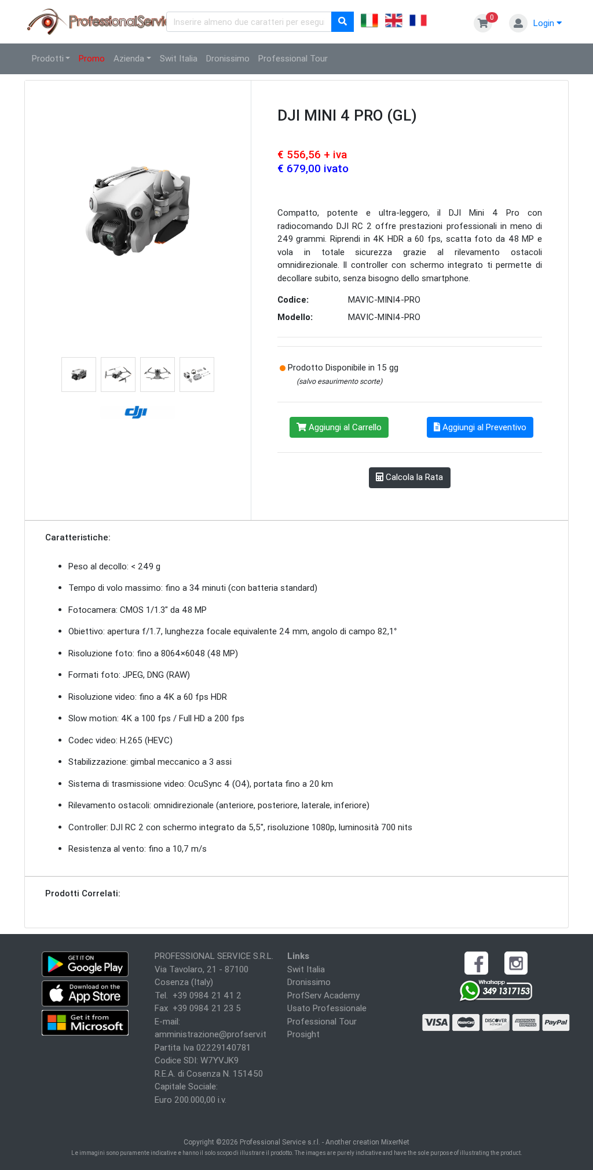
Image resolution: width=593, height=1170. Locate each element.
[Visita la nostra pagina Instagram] (516, 962)
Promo (92, 58)
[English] (393, 22)
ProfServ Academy (323, 995)
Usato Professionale (327, 1007)
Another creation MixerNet (367, 1142)
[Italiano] (369, 22)
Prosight (303, 1034)
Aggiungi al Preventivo (483, 427)
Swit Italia (178, 58)
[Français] (418, 22)
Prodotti (48, 58)
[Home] (104, 20)
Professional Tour (293, 58)
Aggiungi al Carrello (344, 427)
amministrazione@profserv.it (210, 1034)
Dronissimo (228, 58)
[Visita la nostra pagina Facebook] (476, 962)
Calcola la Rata (413, 476)
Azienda (129, 58)
